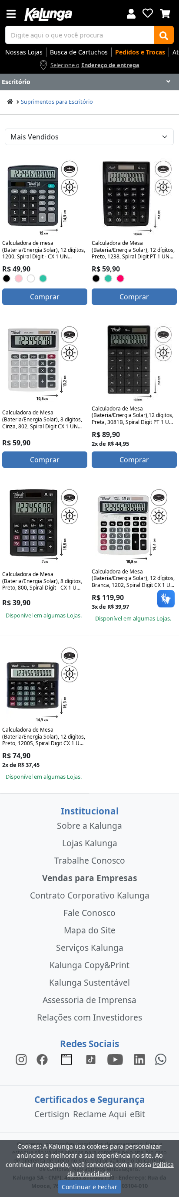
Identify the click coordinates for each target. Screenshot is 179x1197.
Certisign (52, 1114)
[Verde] (43, 278)
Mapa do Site (90, 930)
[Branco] (31, 278)
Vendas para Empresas (89, 878)
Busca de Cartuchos (79, 52)
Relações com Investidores (89, 1017)
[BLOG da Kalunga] (139, 1059)
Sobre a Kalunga (89, 825)
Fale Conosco (89, 913)
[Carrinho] (165, 12)
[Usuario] (131, 12)
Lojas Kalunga (89, 843)
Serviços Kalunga (89, 947)
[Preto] (7, 278)
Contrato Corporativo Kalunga (89, 895)
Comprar (45, 297)
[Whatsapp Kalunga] (161, 1059)
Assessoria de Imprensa (89, 1000)
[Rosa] (19, 278)
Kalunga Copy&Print (89, 965)
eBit (137, 1114)
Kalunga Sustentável (89, 982)
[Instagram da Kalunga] (21, 1059)
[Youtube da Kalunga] (115, 1059)
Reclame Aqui (99, 1114)
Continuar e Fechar (89, 1187)
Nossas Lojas (24, 52)
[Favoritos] (147, 13)
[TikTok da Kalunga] (91, 1059)
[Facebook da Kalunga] (43, 1059)
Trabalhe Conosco (89, 860)
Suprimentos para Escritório (57, 101)
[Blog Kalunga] (66, 1059)
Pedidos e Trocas (140, 52)
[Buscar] (164, 35)
